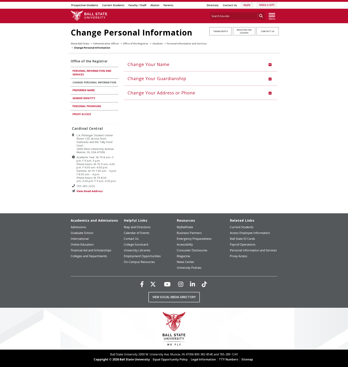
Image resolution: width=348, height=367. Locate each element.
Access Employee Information (250, 233)
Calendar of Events (136, 233)
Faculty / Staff (137, 5)
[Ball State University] (174, 329)
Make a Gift (266, 5)
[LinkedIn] (192, 284)
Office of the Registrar (135, 43)
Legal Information (203, 359)
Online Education (82, 244)
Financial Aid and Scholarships (91, 250)
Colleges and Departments (89, 256)
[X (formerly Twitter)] (153, 284)
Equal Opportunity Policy (170, 359)
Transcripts (220, 31)
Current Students (113, 5)
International (80, 239)
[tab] (200, 64)
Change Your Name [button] (148, 64)
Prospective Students (84, 5)
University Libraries (137, 250)
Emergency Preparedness (194, 239)
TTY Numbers (228, 359)
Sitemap (247, 359)
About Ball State (80, 43)
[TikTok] (204, 284)
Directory (213, 5)
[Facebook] (142, 284)
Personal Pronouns (86, 106)
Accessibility (185, 244)
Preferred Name (83, 90)
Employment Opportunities (142, 256)
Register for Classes (244, 31)
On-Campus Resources (139, 262)
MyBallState (185, 227)
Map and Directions (137, 227)
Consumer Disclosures (192, 250)
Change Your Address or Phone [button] (161, 93)
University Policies (189, 268)
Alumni (154, 5)
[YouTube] (167, 284)
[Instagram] (180, 284)
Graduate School (82, 233)
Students (157, 43)
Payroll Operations (242, 244)
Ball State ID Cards (242, 239)
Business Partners (189, 233)
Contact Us (230, 5)
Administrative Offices (106, 43)
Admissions (78, 227)
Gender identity (83, 98)
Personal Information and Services (187, 43)
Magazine (183, 256)
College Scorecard (136, 244)
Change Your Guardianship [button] (157, 78)
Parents (168, 5)
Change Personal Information (94, 82)
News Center (185, 262)
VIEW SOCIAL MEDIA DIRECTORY (174, 297)
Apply (246, 5)
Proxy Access (81, 114)
